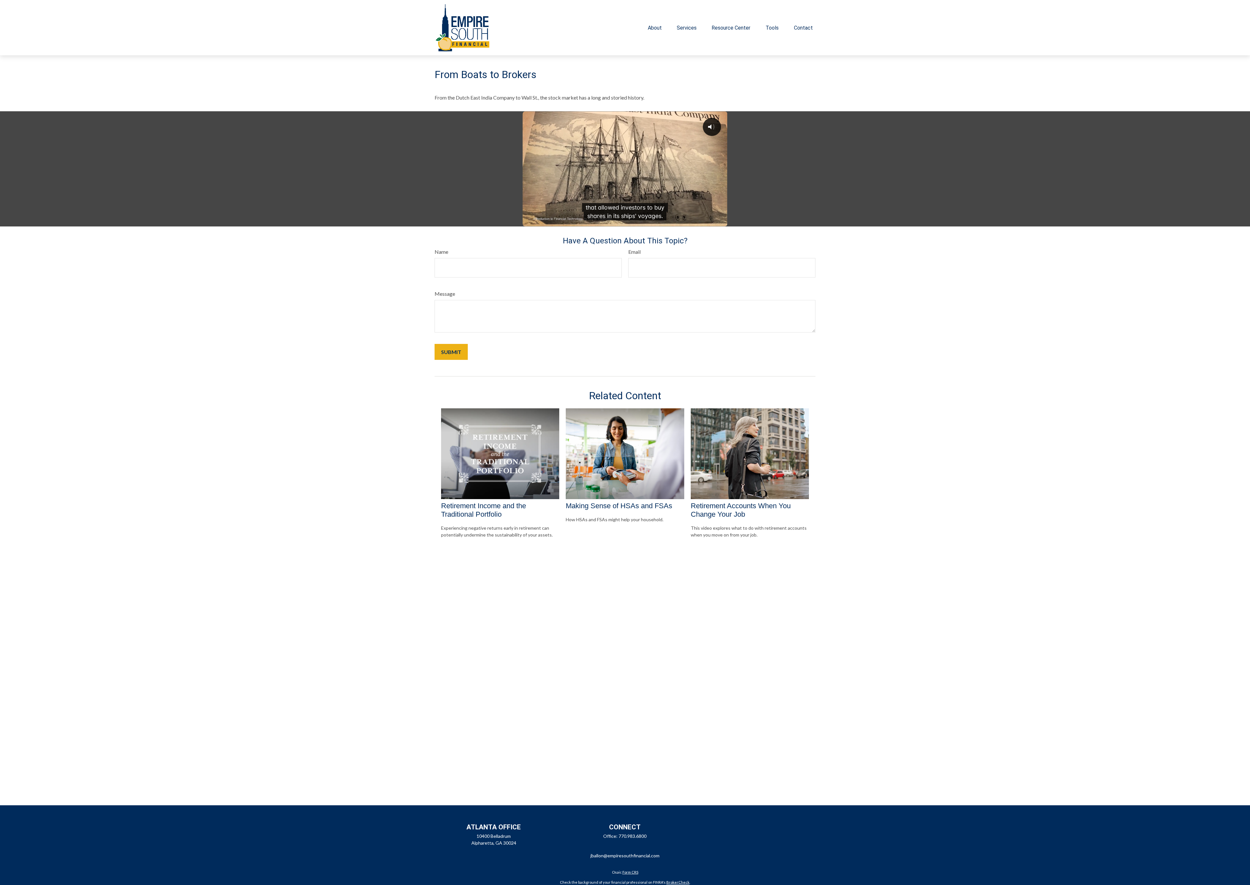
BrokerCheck (677, 882)
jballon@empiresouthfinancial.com (625, 855)
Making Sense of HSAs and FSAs (619, 506)
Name (441, 252)
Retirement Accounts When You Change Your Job (741, 510)
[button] (654, 28)
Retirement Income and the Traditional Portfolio (483, 510)
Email (634, 252)
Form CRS (630, 872)
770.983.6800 (632, 836)
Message (445, 294)
